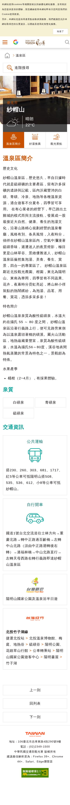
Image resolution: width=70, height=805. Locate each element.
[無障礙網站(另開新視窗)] (35, 776)
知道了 (60, 31)
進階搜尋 (22, 68)
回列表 (35, 703)
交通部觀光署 (35, 734)
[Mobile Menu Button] (5, 42)
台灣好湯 (35, 42)
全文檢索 (67, 42)
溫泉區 (21, 55)
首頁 (7, 55)
